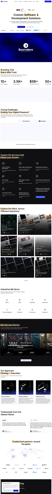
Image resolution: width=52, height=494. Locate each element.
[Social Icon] (26, 124)
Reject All (10, 490)
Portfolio (20, 1)
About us (30, 1)
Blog (34, 1)
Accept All (16, 490)
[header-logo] (4, 1)
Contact (37, 1)
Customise (5, 490)
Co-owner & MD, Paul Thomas (36, 431)
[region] (11, 487)
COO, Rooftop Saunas (8, 431)
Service (16, 1)
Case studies (25, 1)
